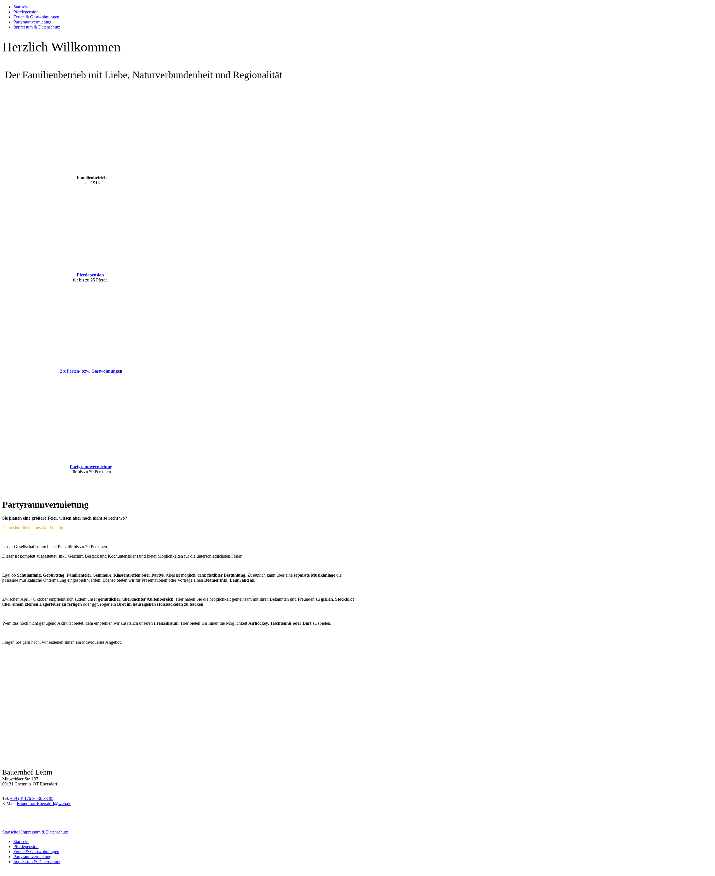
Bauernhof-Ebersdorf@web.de (44, 803)
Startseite (21, 6)
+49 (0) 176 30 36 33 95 (31, 798)
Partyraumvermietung (32, 22)
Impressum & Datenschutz (36, 27)
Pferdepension (26, 12)
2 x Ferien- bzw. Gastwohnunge (90, 371)
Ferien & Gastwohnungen (36, 17)
